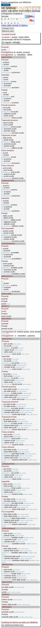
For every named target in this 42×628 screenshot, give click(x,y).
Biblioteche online (8, 31)
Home (4, 11)
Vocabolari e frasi (7, 28)
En (33, 16)
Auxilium (36, 11)
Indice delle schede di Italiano (14, 25)
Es (33, 21)
